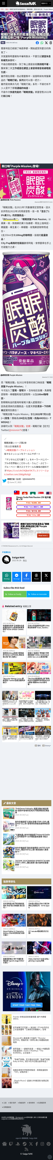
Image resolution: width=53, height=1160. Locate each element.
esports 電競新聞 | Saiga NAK (26, 1138)
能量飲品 (7, 552)
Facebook (26, 579)
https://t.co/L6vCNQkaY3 (18, 470)
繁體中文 (44, 3)
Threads (36, 579)
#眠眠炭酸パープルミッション (20, 450)
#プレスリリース (39, 470)
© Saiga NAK (26, 1154)
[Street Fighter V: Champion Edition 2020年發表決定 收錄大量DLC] (14, 920)
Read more (43, 535)
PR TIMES (50, 377)
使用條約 (32, 1103)
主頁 (5, 1103)
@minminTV (15, 430)
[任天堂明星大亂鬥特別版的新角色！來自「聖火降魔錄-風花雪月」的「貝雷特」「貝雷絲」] (14, 892)
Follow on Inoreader (39, 594)
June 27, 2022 (15, 482)
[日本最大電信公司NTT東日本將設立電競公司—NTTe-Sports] (39, 892)
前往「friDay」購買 (34, 515)
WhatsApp (7, 579)
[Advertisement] (26, 132)
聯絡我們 (22, 1103)
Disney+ (48, 745)
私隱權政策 (42, 1103)
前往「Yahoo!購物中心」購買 (34, 507)
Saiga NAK (26, 3)
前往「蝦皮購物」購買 (34, 503)
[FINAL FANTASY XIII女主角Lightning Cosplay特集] (39, 947)
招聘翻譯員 (7, 1107)
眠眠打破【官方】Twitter (46, 202)
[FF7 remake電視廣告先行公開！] (39, 920)
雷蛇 (39, 745)
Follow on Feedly (14, 594)
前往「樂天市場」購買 (34, 511)
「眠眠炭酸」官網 (21, 426)
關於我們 (13, 1103)
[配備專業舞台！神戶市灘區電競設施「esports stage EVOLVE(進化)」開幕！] (14, 947)
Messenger (17, 579)
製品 (3, 42)
